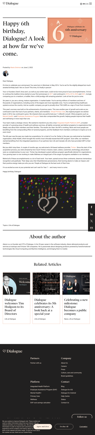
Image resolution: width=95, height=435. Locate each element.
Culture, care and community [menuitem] (71, 373)
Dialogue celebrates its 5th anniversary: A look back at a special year (45, 307)
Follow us (82, 417)
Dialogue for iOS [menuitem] (67, 390)
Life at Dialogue (14, 225)
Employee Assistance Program (28, 116)
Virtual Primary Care (58, 112)
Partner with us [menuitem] (35, 363)
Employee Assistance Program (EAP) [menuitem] (43, 390)
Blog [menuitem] (62, 386)
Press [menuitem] (63, 369)
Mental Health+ (8, 116)
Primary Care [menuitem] (35, 396)
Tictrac (73, 147)
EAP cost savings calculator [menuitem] (40, 403)
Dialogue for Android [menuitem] (68, 393)
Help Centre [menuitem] (65, 396)
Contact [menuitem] (65, 381)
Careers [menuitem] (64, 366)
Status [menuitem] (63, 399)
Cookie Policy (28, 432)
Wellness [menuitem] (33, 399)
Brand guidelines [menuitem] (67, 376)
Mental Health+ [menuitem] (35, 393)
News (66, 319)
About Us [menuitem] (64, 363)
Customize (83, 427)
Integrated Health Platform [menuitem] (39, 386)
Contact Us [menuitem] (65, 403)
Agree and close (43, 427)
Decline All (64, 427)
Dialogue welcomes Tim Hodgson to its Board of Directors (14, 307)
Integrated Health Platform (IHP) (68, 123)
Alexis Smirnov (15, 67)
